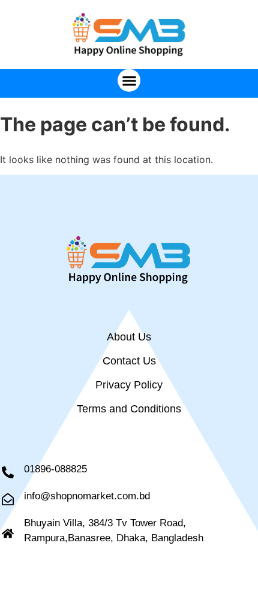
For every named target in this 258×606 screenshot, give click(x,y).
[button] (129, 80)
